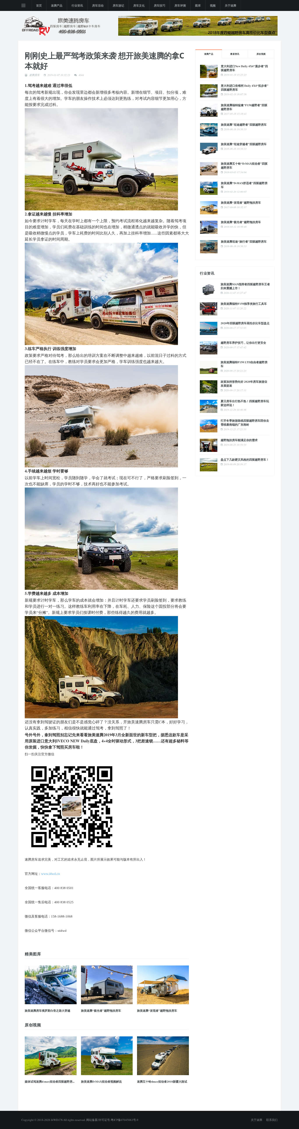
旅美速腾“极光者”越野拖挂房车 (101, 1010)
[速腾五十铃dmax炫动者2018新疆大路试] (163, 1055)
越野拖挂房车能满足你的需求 (239, 440)
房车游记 (118, 5)
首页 (39, 5)
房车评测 (180, 5)
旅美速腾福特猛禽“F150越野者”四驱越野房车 (244, 107)
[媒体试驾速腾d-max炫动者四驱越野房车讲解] (51, 1055)
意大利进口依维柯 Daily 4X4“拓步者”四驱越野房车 (244, 87)
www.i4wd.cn (50, 873)
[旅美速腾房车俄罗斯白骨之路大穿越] (51, 984)
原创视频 (261, 53)
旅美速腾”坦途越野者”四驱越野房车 (244, 124)
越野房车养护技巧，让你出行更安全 (243, 342)
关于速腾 (230, 5)
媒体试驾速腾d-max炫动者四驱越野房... (49, 1081)
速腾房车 (34, 75)
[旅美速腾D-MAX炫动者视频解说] (107, 1055)
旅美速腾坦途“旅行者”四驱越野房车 (244, 241)
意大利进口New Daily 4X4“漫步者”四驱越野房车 (244, 68)
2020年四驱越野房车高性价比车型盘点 (245, 323)
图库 (198, 5)
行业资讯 (77, 5)
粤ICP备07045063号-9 (124, 1120)
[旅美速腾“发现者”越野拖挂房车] (163, 984)
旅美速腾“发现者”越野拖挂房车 (157, 1010)
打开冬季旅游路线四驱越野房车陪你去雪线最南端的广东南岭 (245, 422)
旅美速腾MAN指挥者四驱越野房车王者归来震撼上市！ (245, 286)
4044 (81, 75)
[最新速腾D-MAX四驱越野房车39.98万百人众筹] (198, 25)
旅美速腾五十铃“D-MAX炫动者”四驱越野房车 (244, 165)
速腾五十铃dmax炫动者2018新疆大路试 (162, 1081)
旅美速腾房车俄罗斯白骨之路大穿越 (47, 1010)
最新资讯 (234, 53)
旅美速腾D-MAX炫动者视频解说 (101, 1081)
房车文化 (139, 5)
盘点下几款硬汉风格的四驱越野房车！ (245, 459)
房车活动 (98, 5)
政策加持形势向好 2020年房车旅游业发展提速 (244, 383)
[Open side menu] (23, 5)
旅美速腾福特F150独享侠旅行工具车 (244, 303)
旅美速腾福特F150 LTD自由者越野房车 (244, 364)
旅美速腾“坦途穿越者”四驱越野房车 (244, 144)
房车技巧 (159, 5)
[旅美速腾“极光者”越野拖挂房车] (107, 984)
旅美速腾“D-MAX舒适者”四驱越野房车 (244, 185)
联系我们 (272, 1120)
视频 (213, 5)
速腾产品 (56, 5)
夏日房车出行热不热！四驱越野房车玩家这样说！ (245, 403)
